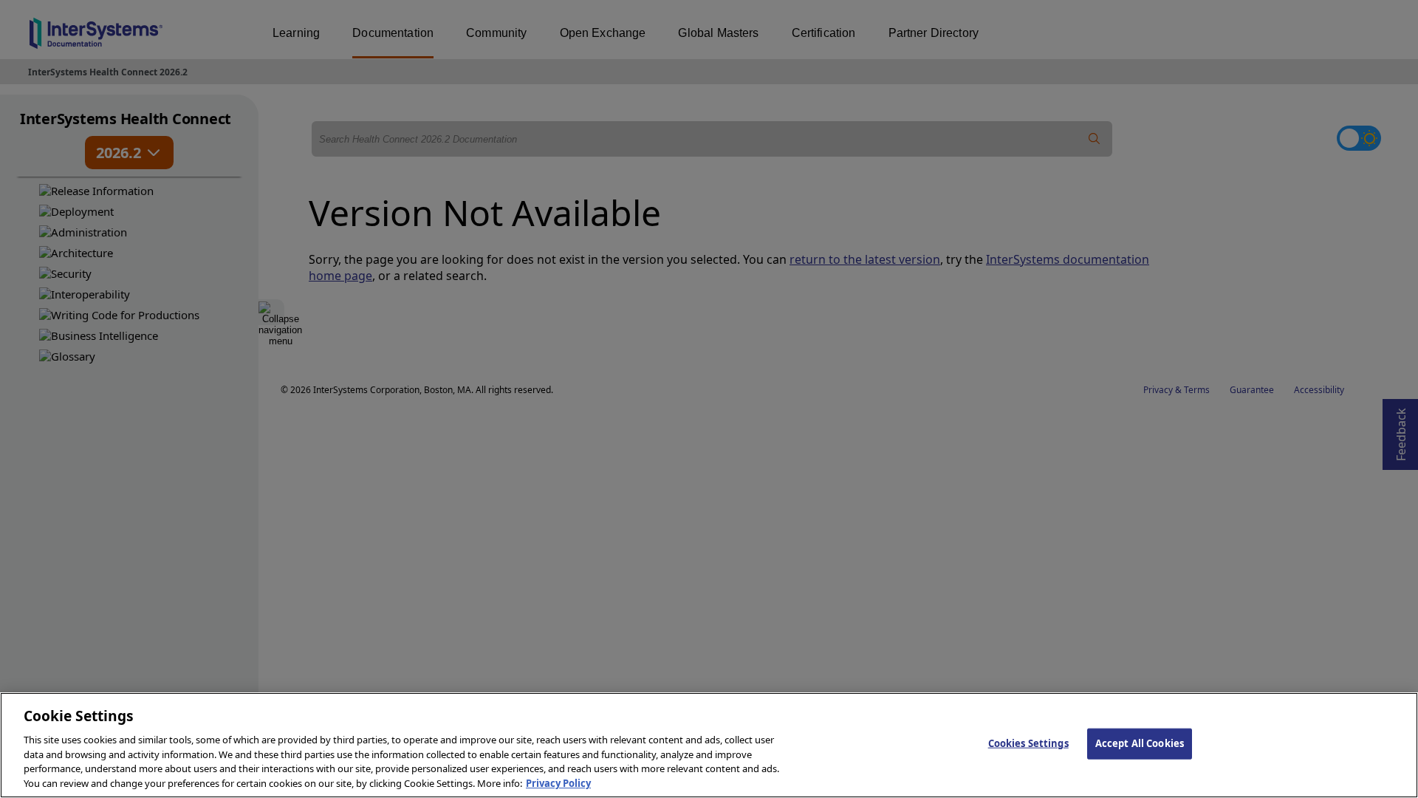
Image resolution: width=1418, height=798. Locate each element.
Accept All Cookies (1139, 743)
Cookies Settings (1028, 743)
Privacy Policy (558, 782)
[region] (709, 745)
